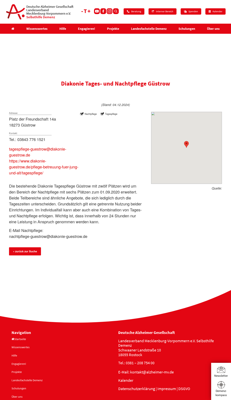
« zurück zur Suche (25, 251)
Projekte (17, 372)
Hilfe (14, 355)
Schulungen (19, 388)
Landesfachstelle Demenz (27, 380)
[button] (186, 144)
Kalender (125, 380)
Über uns (17, 396)
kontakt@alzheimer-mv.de (152, 372)
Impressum (166, 388)
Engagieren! (19, 364)
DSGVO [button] (184, 388)
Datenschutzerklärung (136, 388)
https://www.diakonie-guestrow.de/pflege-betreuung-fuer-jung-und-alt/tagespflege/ (43, 166)
